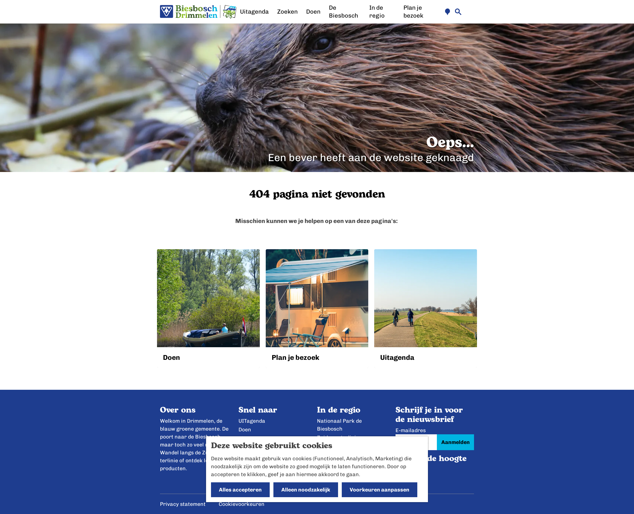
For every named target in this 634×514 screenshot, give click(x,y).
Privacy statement (183, 504)
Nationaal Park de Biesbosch (339, 425)
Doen (244, 429)
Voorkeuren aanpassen (379, 490)
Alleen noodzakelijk (305, 490)
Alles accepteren (240, 490)
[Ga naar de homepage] (198, 12)
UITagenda (251, 421)
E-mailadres (411, 430)
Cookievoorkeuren (241, 504)
